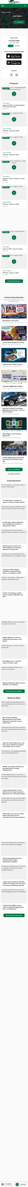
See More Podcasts (14, 281)
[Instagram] (16, 75)
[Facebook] (11, 75)
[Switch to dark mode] (2, 6)
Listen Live (20, 22)
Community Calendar (14, 297)
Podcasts (14, 83)
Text (18, 45)
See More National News (14, 915)
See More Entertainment (14, 691)
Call (11, 45)
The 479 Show (7, 128)
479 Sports (6, 103)
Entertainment (14, 480)
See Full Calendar (14, 469)
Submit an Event (15, 474)
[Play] (17, 1184)
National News (14, 698)
